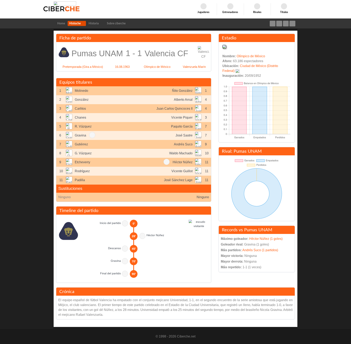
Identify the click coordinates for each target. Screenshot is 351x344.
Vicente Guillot (182, 171)
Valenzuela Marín (194, 66)
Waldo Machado (181, 153)
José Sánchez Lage (178, 180)
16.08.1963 (122, 66)
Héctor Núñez (183, 162)
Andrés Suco (183, 144)
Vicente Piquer (182, 117)
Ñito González (182, 90)
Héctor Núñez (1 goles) (266, 238)
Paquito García (182, 126)
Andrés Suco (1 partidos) (260, 250)
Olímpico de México (157, 66)
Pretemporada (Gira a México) (83, 66)
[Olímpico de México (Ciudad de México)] (224, 46)
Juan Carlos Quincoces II (174, 108)
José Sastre (184, 135)
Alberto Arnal (183, 99)
